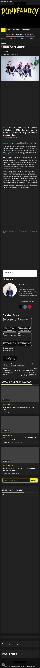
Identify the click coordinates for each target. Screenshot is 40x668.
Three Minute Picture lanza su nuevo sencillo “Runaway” (11, 371)
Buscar (33, 480)
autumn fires (10, 364)
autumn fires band (20, 364)
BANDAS (3, 39)
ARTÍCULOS (10, 34)
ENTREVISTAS (29, 34)
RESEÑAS (19, 34)
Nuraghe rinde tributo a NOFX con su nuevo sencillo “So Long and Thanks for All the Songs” (29, 372)
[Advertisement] (20, 21)
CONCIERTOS (25, 30)
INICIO (8, 30)
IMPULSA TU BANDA (27, 39)
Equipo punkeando (17, 442)
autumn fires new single (18, 365)
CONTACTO (4, 43)
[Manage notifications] (3, 664)
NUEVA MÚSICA (13, 39)
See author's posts (27, 301)
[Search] (37, 30)
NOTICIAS (16, 30)
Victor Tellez (14, 54)
